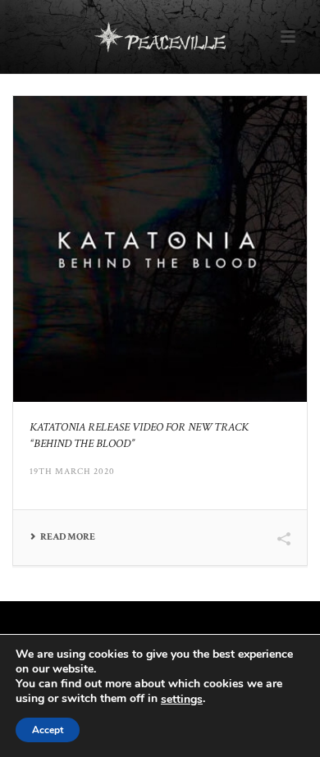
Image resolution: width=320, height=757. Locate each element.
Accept (47, 729)
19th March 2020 (72, 471)
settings (182, 699)
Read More (67, 537)
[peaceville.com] (160, 37)
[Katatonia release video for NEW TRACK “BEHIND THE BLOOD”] (160, 249)
